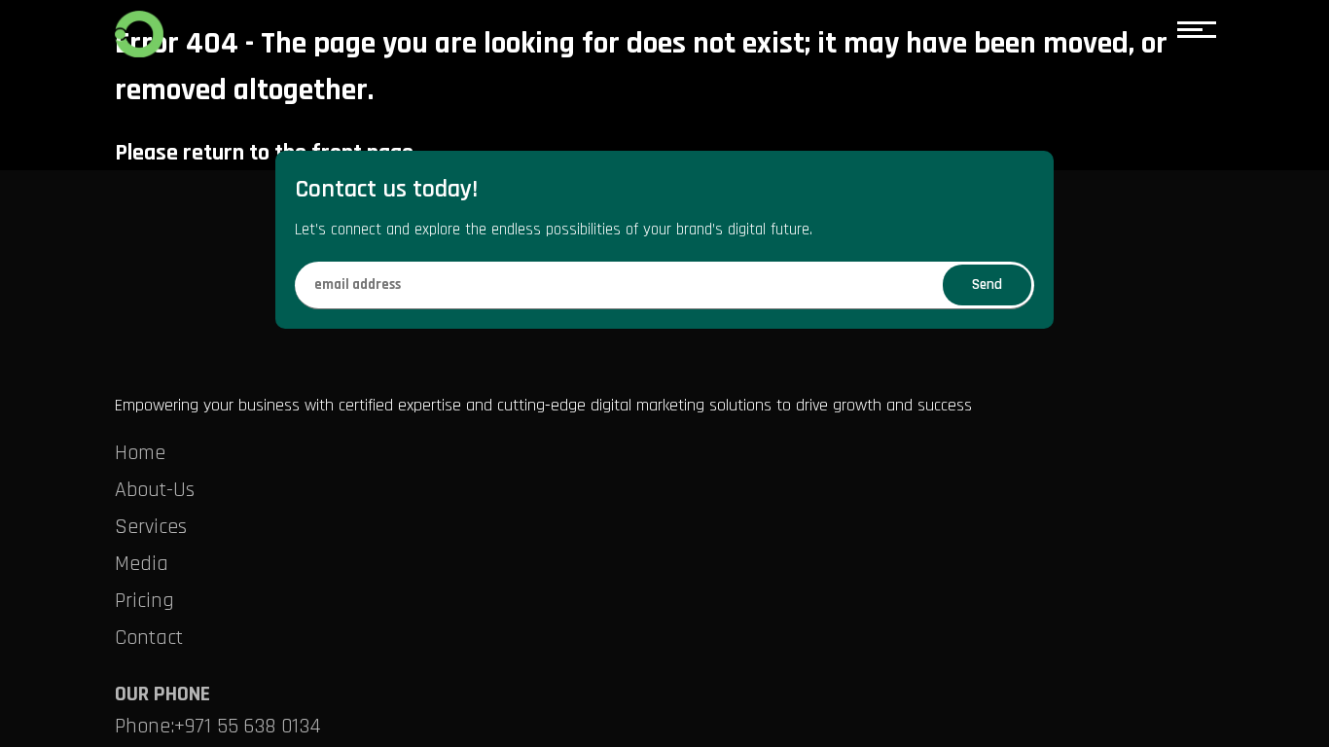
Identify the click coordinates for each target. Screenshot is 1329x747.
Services (151, 527)
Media (141, 564)
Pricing (144, 601)
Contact (149, 638)
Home (140, 453)
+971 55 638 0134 (247, 726)
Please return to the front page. (266, 152)
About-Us (155, 490)
